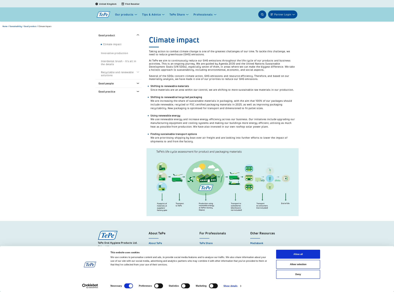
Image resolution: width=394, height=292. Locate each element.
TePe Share (177, 14)
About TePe (155, 243)
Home (5, 26)
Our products (124, 14)
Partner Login (282, 14)
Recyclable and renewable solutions (117, 74)
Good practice (106, 91)
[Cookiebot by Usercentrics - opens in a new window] (90, 286)
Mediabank (256, 243)
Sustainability (16, 26)
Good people (106, 83)
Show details (230, 286)
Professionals (203, 14)
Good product (31, 26)
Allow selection (298, 264)
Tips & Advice (151, 14)
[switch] (158, 285)
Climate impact (44, 26)
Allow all (298, 254)
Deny (298, 274)
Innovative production (114, 53)
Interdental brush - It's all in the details (118, 63)
